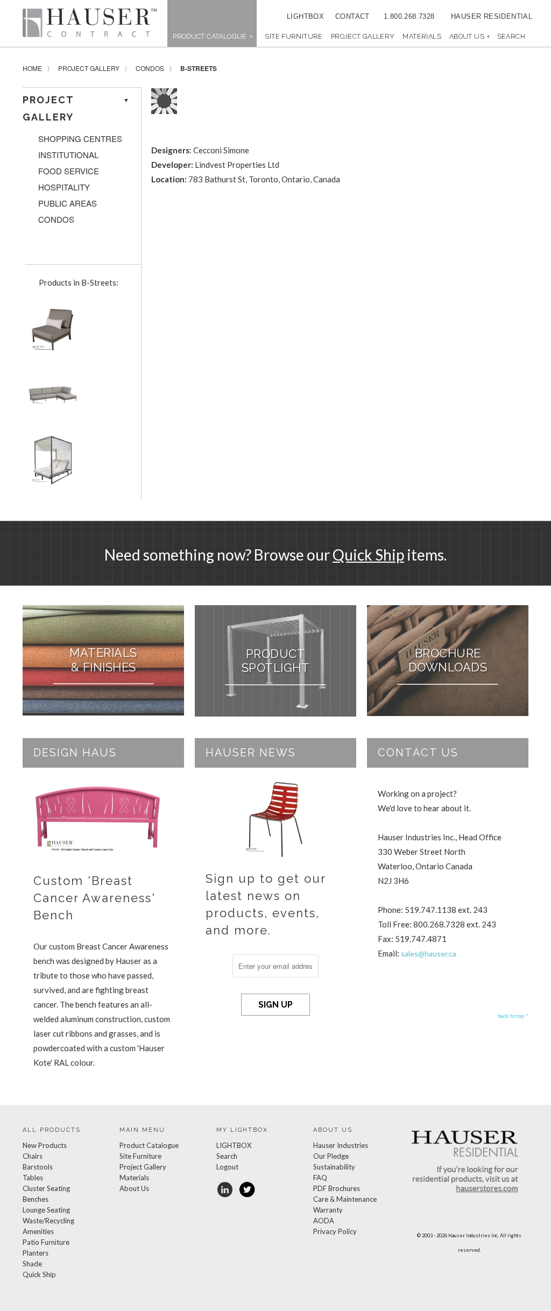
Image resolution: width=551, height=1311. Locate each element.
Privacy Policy (335, 1231)
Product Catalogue (149, 1145)
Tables (33, 1177)
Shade (32, 1263)
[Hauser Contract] (90, 22)
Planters (35, 1253)
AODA (323, 1220)
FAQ (320, 1177)
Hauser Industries (340, 1145)
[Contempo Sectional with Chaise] (50, 399)
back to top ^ (513, 1015)
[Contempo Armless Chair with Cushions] (50, 333)
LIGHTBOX (305, 16)
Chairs (33, 1156)
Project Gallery (363, 36)
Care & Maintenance (345, 1199)
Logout (227, 1167)
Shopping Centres (80, 139)
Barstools (38, 1167)
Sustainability (334, 1167)
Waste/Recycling (48, 1220)
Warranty (328, 1210)
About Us (469, 36)
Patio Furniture (46, 1242)
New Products (45, 1145)
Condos (150, 68)
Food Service (68, 171)
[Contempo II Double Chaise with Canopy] (50, 464)
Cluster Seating (46, 1188)
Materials (421, 36)
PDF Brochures (336, 1188)
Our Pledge (331, 1156)
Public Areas (67, 203)
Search (226, 1156)
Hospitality (64, 187)
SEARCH (511, 36)
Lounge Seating (46, 1210)
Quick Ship (368, 554)
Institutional (68, 155)
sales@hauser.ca (428, 953)
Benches (35, 1199)
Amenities (38, 1231)
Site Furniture (293, 36)
